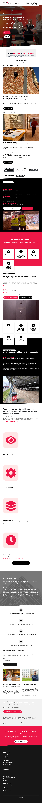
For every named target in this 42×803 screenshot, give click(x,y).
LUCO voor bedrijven (7, 764)
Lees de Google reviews (10, 664)
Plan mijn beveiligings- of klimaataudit (12, 208)
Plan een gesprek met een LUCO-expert (12, 711)
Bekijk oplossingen (8, 108)
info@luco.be (6, 769)
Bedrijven (7, 36)
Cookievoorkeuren (21, 799)
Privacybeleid (21, 797)
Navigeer (5, 780)
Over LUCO (24, 3)
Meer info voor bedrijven (27, 208)
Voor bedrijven (10, 3)
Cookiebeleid (21, 798)
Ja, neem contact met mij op (21, 741)
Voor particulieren (17, 3)
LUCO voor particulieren (8, 762)
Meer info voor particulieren (26, 297)
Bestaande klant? (28, 3)
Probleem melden (7, 790)
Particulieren (7, 32)
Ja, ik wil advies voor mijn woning (10, 297)
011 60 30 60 (5, 771)
